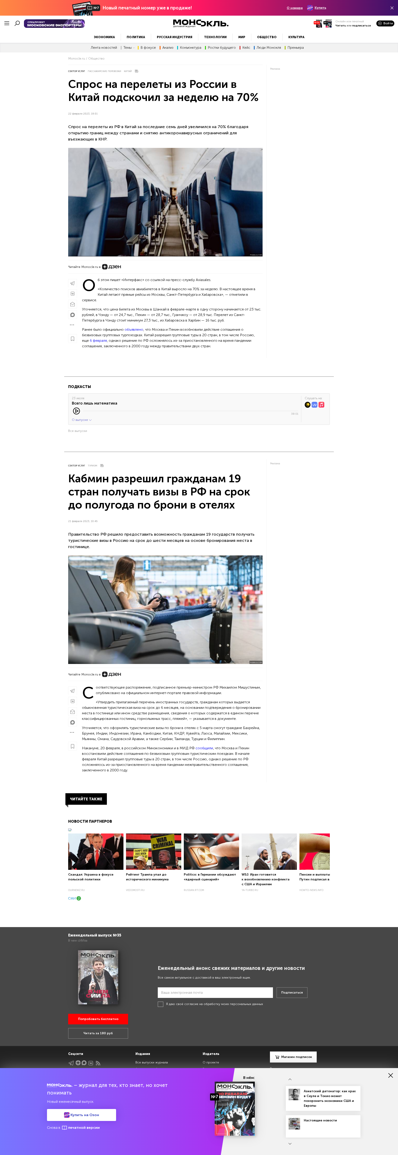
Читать (340, 25)
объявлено (134, 329)
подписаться (361, 25)
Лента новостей (104, 47)
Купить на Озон (84, 1115)
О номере (295, 8)
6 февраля (98, 340)
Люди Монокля (269, 47)
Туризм (92, 465)
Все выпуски (77, 431)
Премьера (295, 47)
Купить (320, 8)
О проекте (211, 1062)
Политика (136, 37)
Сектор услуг (76, 71)
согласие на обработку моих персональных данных (223, 1004)
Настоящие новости (320, 1120)
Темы (127, 47)
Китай (128, 71)
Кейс (246, 47)
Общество (267, 37)
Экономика (104, 37)
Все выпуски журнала (151, 1062)
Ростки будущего (222, 47)
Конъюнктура (190, 47)
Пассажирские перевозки (104, 71)
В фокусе (148, 47)
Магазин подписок (296, 1057)
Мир (241, 37)
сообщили (204, 748)
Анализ (167, 47)
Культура (296, 37)
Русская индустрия (174, 37)
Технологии (215, 37)
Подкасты (79, 387)
